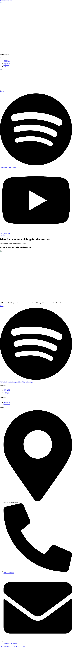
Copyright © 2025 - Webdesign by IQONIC (12, 646)
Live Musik (7, 63)
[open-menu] (0, 57)
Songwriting (7, 61)
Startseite (6, 60)
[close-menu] (0, 90)
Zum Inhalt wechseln (6, 0)
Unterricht (6, 65)
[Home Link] (4, 88)
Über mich (6, 66)
